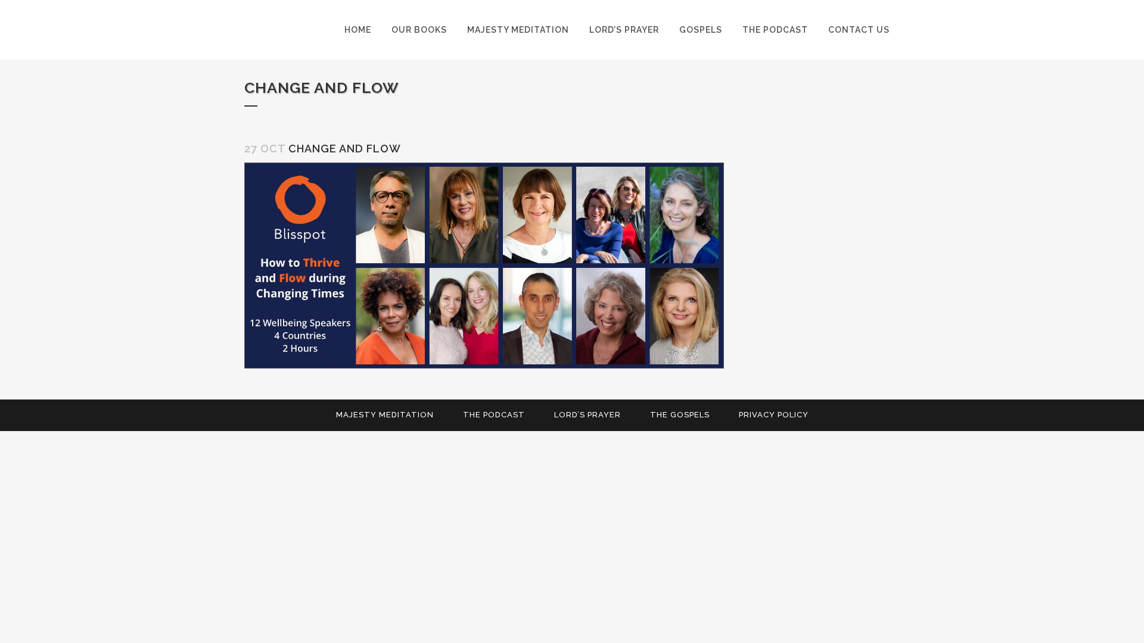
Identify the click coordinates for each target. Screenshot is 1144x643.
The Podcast (494, 414)
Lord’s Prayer (587, 414)
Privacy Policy (774, 414)
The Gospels (680, 414)
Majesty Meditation (385, 414)
